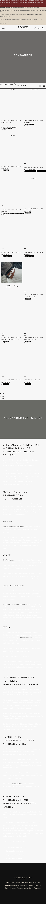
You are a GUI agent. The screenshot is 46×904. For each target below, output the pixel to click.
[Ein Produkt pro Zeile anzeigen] (40, 86)
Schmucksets (17, 783)
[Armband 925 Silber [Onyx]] (34, 104)
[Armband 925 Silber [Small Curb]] (34, 318)
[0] (30, 28)
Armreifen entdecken (11, 286)
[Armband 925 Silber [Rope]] (34, 232)
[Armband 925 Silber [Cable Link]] (34, 275)
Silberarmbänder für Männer (13, 527)
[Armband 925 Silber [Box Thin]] (11, 360)
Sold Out (12, 90)
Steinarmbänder (26, 638)
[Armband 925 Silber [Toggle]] (11, 232)
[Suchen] (39, 28)
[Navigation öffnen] (3, 28)
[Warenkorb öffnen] (43, 28)
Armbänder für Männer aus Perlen (15, 604)
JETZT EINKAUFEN (39, 1)
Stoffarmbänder (9, 560)
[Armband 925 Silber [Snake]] (34, 193)
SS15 (32, 1)
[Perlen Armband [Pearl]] (34, 360)
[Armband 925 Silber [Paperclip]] (34, 147)
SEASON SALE (4, 1)
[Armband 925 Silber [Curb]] (11, 190)
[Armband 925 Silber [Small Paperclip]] (11, 318)
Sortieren (21, 86)
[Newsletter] (35, 28)
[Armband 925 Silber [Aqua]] (11, 150)
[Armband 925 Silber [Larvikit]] (11, 104)
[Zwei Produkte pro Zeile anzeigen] (44, 86)
